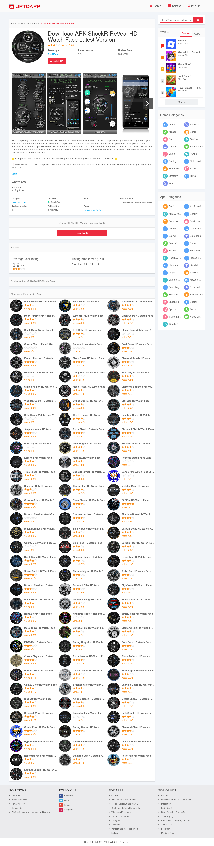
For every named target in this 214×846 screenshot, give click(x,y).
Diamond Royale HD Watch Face (138, 358)
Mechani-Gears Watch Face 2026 (40, 372)
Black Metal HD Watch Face (88, 429)
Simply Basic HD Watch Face (89, 528)
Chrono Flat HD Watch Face (88, 486)
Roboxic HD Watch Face (38, 613)
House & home (198, 257)
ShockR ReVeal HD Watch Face (89, 472)
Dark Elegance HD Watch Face (89, 443)
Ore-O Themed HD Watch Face (89, 415)
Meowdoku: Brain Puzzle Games (190, 52)
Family (172, 206)
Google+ (67, 804)
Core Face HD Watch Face (136, 642)
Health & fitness (177, 257)
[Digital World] (16, 305)
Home (157, 6)
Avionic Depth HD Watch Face (89, 699)
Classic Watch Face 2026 (38, 344)
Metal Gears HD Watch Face (137, 301)
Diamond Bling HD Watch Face (89, 599)
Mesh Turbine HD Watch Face (40, 315)
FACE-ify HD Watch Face (38, 642)
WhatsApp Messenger (121, 812)
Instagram (68, 809)
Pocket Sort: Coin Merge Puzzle (175, 820)
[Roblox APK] (171, 44)
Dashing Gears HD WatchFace (138, 684)
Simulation (174, 168)
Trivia (193, 175)
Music (172, 153)
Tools (193, 309)
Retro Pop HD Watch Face (136, 755)
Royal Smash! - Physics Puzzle (190, 88)
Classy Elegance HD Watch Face (40, 656)
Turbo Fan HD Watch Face (136, 571)
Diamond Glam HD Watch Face (138, 727)
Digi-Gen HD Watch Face (136, 401)
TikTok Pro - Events (120, 816)
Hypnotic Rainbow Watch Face (40, 741)
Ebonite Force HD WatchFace (40, 670)
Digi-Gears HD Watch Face (137, 585)
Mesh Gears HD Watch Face (88, 358)
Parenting (174, 287)
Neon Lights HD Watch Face (138, 670)
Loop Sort (165, 828)
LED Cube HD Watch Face (87, 330)
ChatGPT (115, 795)
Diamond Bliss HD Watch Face (89, 585)
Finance (173, 250)
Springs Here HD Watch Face (89, 628)
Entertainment (176, 243)
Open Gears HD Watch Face (137, 315)
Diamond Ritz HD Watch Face (138, 628)
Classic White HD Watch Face (89, 670)
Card (171, 139)
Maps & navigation (179, 272)
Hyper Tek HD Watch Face (136, 557)
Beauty (194, 213)
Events (194, 243)
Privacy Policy (18, 803)
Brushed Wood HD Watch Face (40, 713)
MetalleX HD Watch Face (87, 457)
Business (195, 221)
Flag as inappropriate (93, 209)
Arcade (172, 131)
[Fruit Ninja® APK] (171, 80)
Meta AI (114, 832)
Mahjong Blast (167, 832)
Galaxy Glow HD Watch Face (40, 684)
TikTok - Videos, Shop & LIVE (124, 803)
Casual (172, 146)
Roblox (182, 40)
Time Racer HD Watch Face (39, 472)
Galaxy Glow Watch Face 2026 (40, 543)
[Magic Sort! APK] (171, 68)
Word (171, 183)
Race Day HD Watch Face (136, 372)
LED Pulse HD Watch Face (88, 741)
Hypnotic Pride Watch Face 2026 (89, 613)
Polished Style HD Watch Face (138, 415)
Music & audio (176, 279)
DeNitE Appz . (54, 54)
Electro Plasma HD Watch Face (40, 358)
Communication (198, 228)
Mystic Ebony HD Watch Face (138, 699)
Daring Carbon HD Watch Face (89, 727)
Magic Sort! (184, 64)
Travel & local (176, 316)
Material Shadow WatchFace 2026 (40, 514)
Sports (193, 168)
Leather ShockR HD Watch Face (40, 770)
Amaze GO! (166, 824)
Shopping (174, 301)
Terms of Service (19, 799)
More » (181, 102)
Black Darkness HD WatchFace (40, 528)
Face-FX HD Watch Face (86, 301)
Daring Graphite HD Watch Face (89, 642)
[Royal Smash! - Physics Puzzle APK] (171, 92)
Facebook (68, 795)
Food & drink (197, 250)
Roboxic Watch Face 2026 (136, 457)
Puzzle (193, 153)
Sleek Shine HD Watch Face (40, 557)
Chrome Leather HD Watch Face (89, 514)
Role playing (196, 161)
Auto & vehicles (177, 213)
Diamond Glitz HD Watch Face (40, 486)
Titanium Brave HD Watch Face (138, 514)
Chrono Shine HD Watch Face (40, 500)
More (14, 173)
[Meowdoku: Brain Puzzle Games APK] (171, 56)
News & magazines (200, 279)
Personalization (29, 23)
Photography (175, 294)
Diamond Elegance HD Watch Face (138, 386)
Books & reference (179, 221)
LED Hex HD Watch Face (38, 457)
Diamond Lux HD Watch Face (89, 755)
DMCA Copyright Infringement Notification (31, 812)
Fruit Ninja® (184, 76)
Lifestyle (194, 265)
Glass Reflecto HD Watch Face (138, 656)
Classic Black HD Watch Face (138, 741)
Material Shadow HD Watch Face (40, 585)
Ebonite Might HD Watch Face (89, 571)
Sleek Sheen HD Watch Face (89, 500)
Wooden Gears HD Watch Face (40, 401)
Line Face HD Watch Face (87, 543)
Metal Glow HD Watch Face (39, 628)
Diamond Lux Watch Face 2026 (89, 344)
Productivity (196, 294)
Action (172, 124)
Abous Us (16, 795)
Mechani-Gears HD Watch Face (89, 557)
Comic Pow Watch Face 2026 (138, 472)
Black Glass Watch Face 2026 (138, 330)
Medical (194, 272)
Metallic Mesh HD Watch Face (138, 486)
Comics (173, 228)
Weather (173, 324)
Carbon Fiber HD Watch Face (138, 543)
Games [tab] (186, 33)
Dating (172, 235)
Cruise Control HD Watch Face (89, 401)
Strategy (173, 175)
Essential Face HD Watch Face (40, 755)
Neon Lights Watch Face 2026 (40, 443)
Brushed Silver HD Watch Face (89, 684)
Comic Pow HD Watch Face (39, 727)
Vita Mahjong (167, 816)
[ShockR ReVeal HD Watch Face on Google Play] (64, 202)
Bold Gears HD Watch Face (137, 344)
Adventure (195, 124)
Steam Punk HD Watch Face (40, 571)
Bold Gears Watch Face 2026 (40, 415)
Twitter (66, 800)
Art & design (196, 206)
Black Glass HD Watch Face (40, 301)
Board (193, 131)
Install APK (58, 61)
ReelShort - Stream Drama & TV (125, 807)
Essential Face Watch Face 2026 (89, 713)
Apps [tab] (197, 33)
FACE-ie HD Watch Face (135, 500)
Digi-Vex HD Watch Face (38, 699)
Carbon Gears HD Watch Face (138, 528)
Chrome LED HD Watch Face (138, 429)
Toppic (176, 6)
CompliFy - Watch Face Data (89, 372)
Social (193, 301)
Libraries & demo (178, 265)
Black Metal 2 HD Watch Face (40, 599)
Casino (194, 139)
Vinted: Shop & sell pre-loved (124, 828)
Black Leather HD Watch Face (89, 656)
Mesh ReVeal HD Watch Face (89, 386)
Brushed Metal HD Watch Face (138, 443)
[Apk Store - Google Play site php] (26, 6)
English (196, 6)
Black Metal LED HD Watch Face (138, 599)
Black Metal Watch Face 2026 (40, 330)
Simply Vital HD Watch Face (137, 613)
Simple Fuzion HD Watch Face (40, 386)
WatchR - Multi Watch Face (88, 315)
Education (195, 235)
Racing (172, 161)
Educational (196, 146)
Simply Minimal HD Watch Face (40, 429)
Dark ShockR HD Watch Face (138, 713)
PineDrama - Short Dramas (123, 799)
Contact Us (17, 807)
